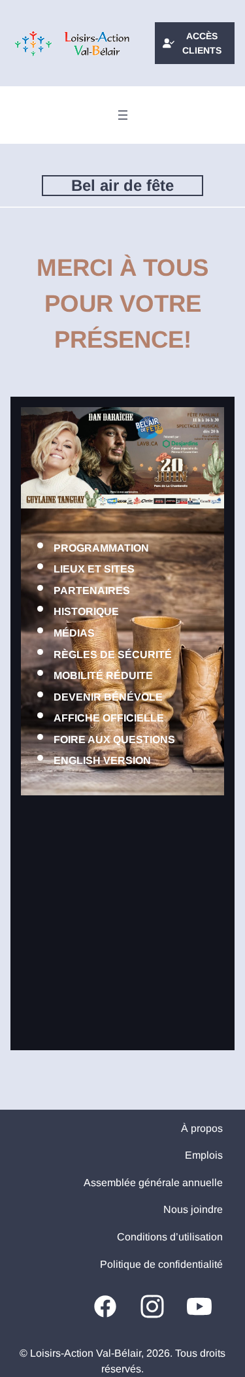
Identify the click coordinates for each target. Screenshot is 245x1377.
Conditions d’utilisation (170, 1236)
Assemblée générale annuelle (153, 1182)
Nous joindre (193, 1209)
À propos (202, 1128)
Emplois (204, 1155)
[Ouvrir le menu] (123, 115)
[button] (195, 43)
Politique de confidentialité (161, 1264)
